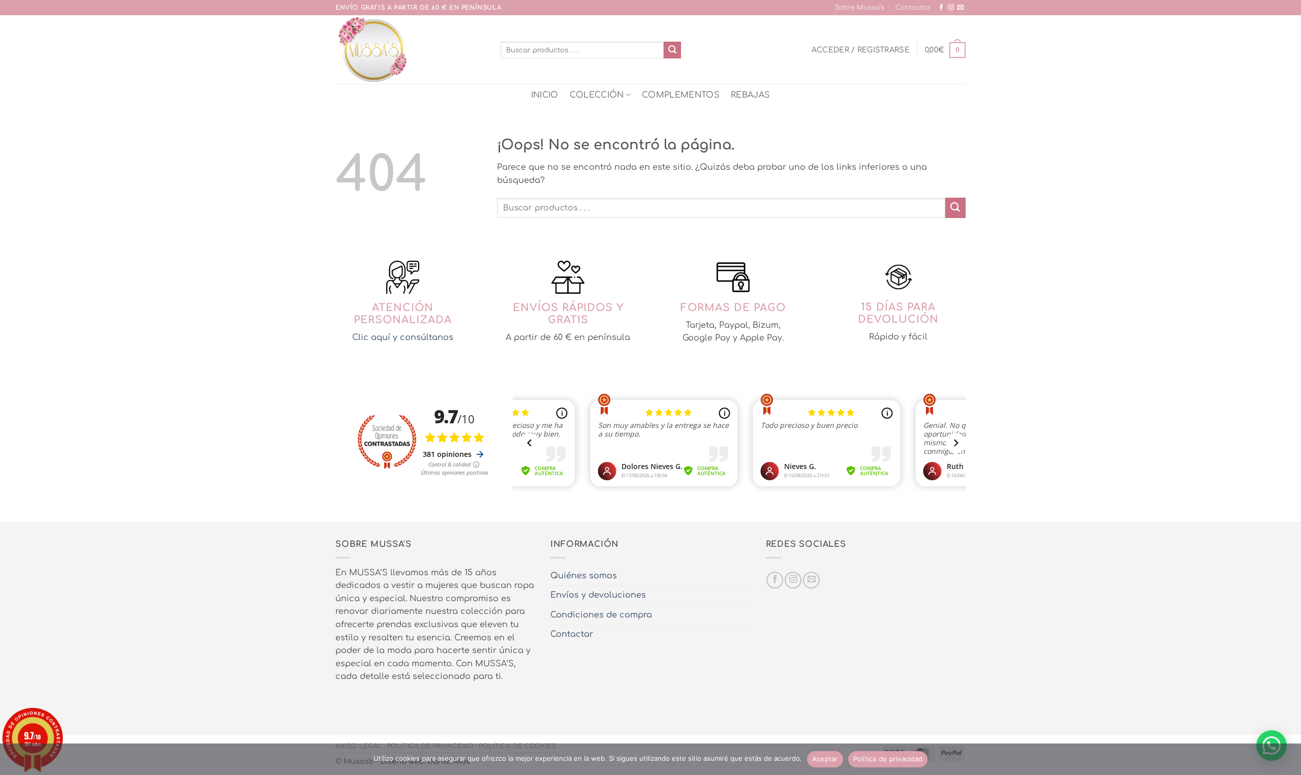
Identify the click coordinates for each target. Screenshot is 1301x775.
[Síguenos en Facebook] (941, 7)
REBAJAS (750, 95)
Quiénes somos (583, 575)
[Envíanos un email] (960, 7)
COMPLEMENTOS (681, 95)
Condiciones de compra (601, 614)
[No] (1287, 762)
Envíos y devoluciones (598, 595)
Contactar (913, 7)
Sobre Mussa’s (859, 7)
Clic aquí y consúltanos (402, 337)
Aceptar (825, 759)
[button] (861, 50)
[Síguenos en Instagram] (951, 7)
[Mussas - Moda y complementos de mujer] (410, 49)
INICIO (545, 95)
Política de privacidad (888, 759)
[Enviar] (672, 50)
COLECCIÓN (597, 95)
